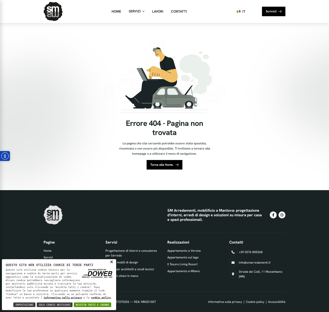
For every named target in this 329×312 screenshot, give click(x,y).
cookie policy (101, 297)
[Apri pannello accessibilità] (5, 156)
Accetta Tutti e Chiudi (92, 304)
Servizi (135, 11)
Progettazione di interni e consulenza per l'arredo (131, 253)
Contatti (179, 11)
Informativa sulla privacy (225, 302)
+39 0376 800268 (251, 252)
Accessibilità (276, 302)
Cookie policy (255, 302)
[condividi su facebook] (273, 214)
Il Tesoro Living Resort (182, 264)
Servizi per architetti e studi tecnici (129, 269)
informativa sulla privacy (63, 297)
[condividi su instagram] (282, 214)
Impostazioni (24, 304)
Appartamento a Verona (184, 251)
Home (116, 11)
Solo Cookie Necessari (55, 304)
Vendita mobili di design (121, 262)
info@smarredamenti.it (255, 263)
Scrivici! (271, 11)
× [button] (111, 261)
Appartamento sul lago (183, 257)
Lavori (157, 11)
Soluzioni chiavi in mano (121, 276)
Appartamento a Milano (183, 271)
